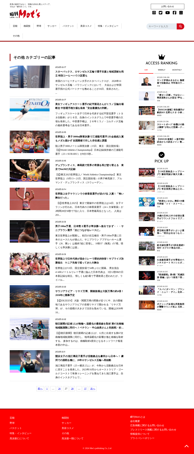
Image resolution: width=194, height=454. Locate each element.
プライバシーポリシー (142, 438)
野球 (39, 26)
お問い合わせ (167, 6)
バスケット (68, 26)
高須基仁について (19, 438)
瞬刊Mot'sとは (137, 417)
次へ (92, 388)
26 (59, 388)
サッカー (52, 26)
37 (85, 388)
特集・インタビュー (108, 26)
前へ (40, 388)
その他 (16, 36)
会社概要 (135, 421)
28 (72, 388)
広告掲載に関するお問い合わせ (147, 425)
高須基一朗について (73, 438)
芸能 (15, 26)
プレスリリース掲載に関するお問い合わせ (153, 429)
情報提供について (140, 434)
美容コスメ (86, 26)
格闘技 (27, 26)
